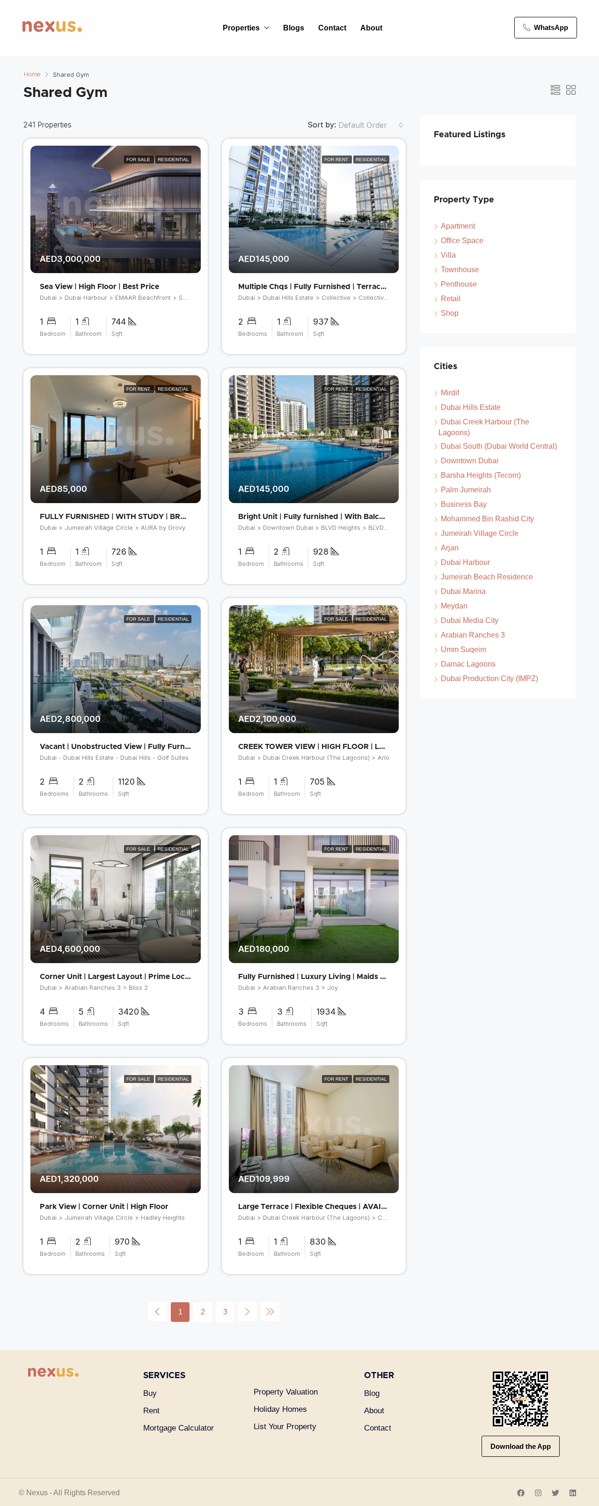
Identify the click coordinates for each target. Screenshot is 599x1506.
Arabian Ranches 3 (473, 635)
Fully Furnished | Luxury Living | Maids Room (320, 976)
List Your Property (285, 1426)
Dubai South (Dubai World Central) (499, 446)
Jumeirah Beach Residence (487, 577)
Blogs (293, 28)
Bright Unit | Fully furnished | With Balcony (315, 516)
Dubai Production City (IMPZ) (489, 679)
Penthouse (459, 284)
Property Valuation (286, 1391)
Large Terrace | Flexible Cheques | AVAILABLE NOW (332, 1206)
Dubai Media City (469, 620)
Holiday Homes (280, 1409)
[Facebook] (520, 1492)
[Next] (247, 1311)
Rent (151, 1410)
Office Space (462, 241)
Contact (332, 28)
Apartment (458, 226)
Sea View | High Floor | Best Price (99, 286)
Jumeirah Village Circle (480, 533)
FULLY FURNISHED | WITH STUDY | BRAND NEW (128, 516)
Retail (450, 299)
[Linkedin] (572, 1492)
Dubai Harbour (465, 562)
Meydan (454, 606)
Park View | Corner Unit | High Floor (104, 1206)
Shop (450, 313)
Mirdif (450, 393)
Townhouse (460, 270)
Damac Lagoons (468, 664)
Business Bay (464, 504)
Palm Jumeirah (466, 490)
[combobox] (371, 125)
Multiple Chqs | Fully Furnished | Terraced (314, 286)
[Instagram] (538, 1492)
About (371, 28)
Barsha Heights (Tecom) (481, 475)
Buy (150, 1393)
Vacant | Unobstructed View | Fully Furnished (122, 746)
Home (32, 75)
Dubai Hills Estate (471, 407)
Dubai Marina (463, 591)
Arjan (450, 548)
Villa (448, 255)
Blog (372, 1393)
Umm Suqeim (463, 649)
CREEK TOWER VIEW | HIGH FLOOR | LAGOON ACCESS (339, 746)
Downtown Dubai (469, 461)
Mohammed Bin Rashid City (487, 519)
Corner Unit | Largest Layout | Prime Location (121, 976)
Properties (241, 28)
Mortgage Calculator (178, 1428)
